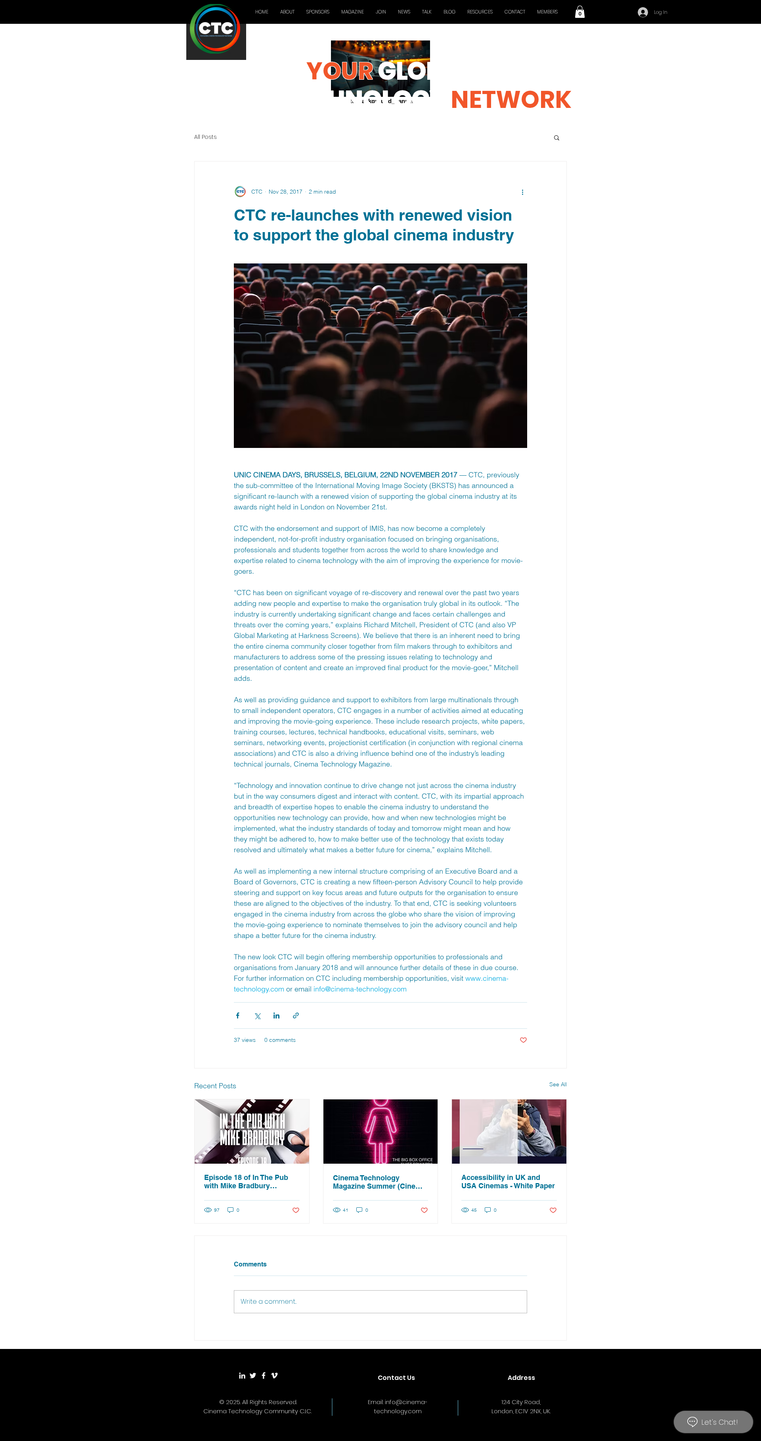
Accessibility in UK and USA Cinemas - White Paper (508, 1181)
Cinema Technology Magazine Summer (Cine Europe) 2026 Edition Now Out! (377, 1182)
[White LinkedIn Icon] (242, 1375)
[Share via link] (296, 1015)
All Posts (205, 137)
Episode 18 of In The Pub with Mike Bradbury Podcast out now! (246, 1181)
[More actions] (522, 191)
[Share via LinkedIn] (276, 1015)
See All (558, 1084)
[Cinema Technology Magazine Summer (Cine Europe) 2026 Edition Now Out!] (380, 1131)
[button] (580, 12)
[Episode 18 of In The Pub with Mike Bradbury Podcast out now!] (252, 1131)
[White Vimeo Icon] (274, 1375)
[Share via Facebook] (237, 1015)
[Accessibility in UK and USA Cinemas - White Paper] (509, 1131)
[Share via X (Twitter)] (257, 1015)
